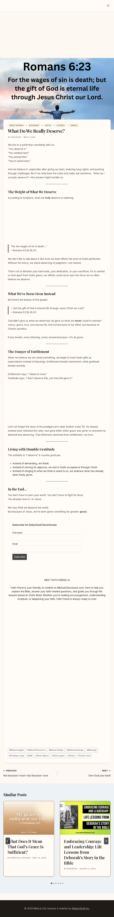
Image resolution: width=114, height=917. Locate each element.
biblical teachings (75, 750)
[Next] (106, 841)
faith (30, 756)
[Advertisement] (57, 37)
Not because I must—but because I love (25, 773)
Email (15, 544)
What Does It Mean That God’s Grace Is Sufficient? (25, 846)
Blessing (34, 125)
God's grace (58, 756)
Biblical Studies (56, 750)
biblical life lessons (36, 750)
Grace (74, 125)
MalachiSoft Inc (80, 908)
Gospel (61, 125)
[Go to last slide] (8, 841)
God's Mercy (42, 756)
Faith (48, 125)
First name (17, 532)
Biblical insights (16, 750)
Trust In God (84, 756)
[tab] (51, 883)
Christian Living (16, 756)
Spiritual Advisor (20, 858)
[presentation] (29, 818)
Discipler (16, 137)
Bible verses (16, 125)
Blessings (92, 750)
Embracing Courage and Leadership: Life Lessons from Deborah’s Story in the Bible (84, 852)
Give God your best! (99, 773)
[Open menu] (108, 5)
